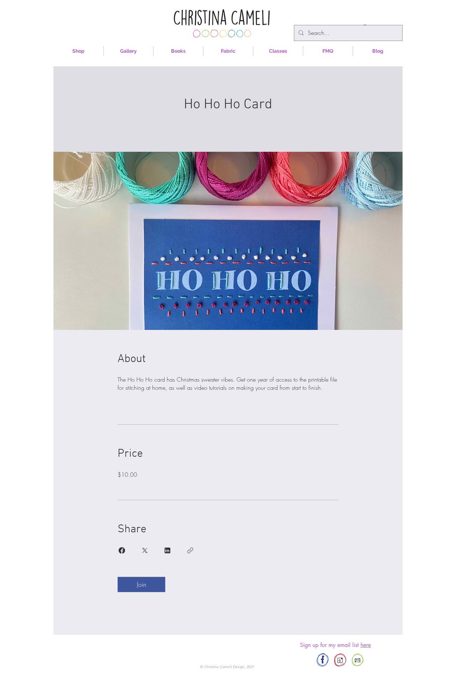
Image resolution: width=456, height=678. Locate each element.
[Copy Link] (190, 550)
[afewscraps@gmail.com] (357, 660)
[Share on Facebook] (122, 550)
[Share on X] (144, 550)
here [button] (366, 645)
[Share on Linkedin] (167, 550)
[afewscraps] (323, 660)
